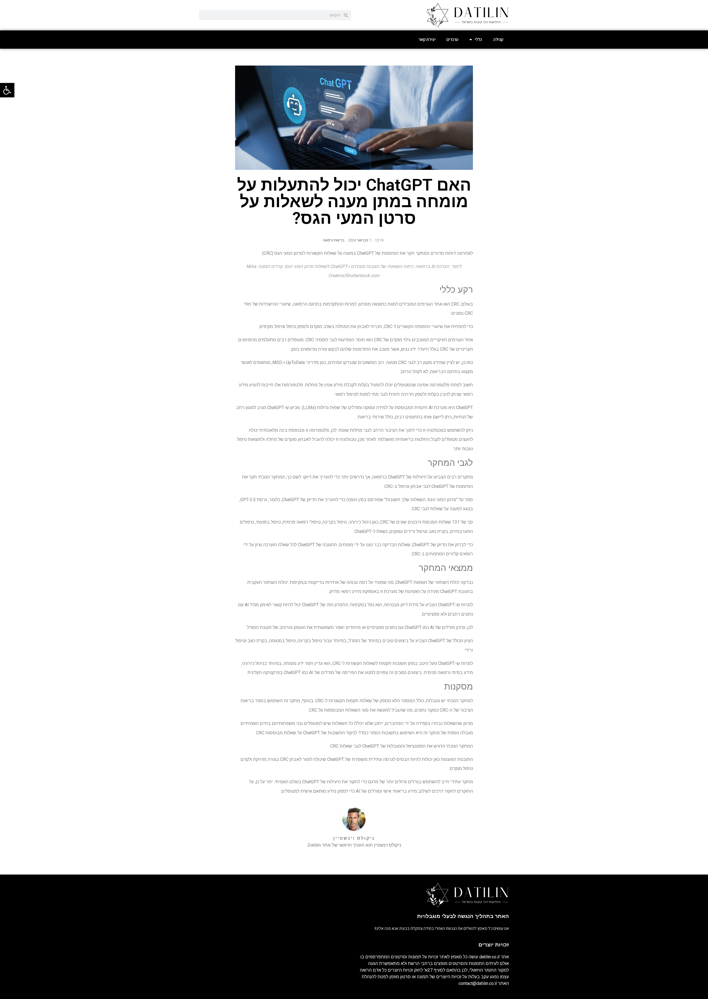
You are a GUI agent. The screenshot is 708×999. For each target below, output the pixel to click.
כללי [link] (478, 39)
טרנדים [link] (452, 39)
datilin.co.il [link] (489, 956)
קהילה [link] (498, 39)
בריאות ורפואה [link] (333, 240)
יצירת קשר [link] (426, 39)
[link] (7, 90)
